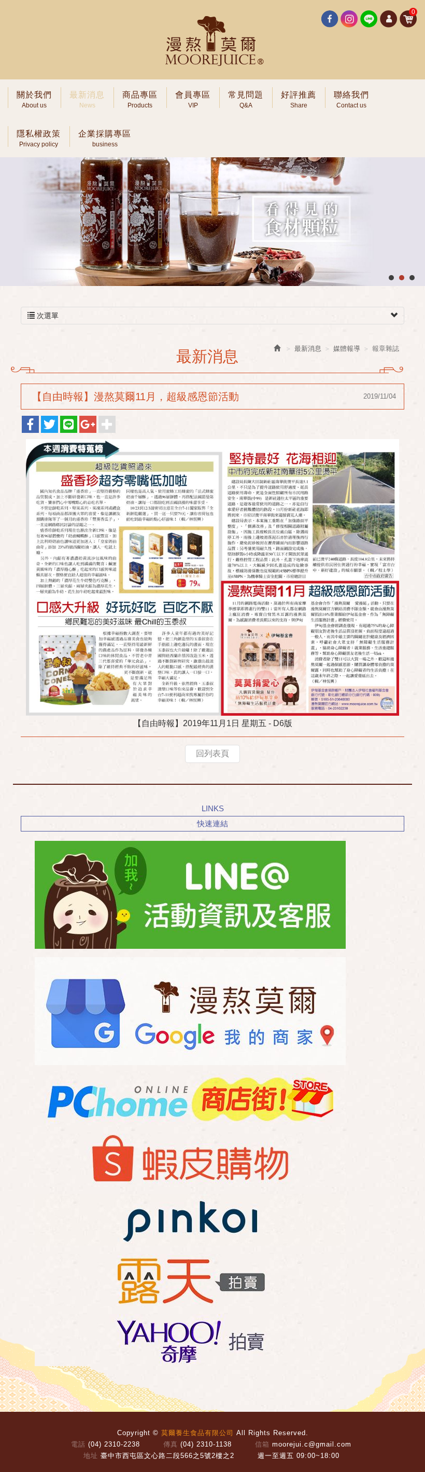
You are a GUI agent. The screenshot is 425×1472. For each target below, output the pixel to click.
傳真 (170, 1444)
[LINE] (187, 895)
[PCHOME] (187, 1099)
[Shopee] (187, 1159)
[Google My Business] (187, 1011)
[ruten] (187, 1280)
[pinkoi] (187, 1220)
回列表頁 (212, 753)
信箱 (262, 1444)
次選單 (47, 315)
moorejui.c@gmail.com (311, 1444)
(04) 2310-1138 (206, 1444)
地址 (90, 1456)
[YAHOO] (187, 1340)
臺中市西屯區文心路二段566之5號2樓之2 (167, 1456)
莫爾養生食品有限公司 (212, 42)
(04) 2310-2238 (114, 1444)
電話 (78, 1444)
